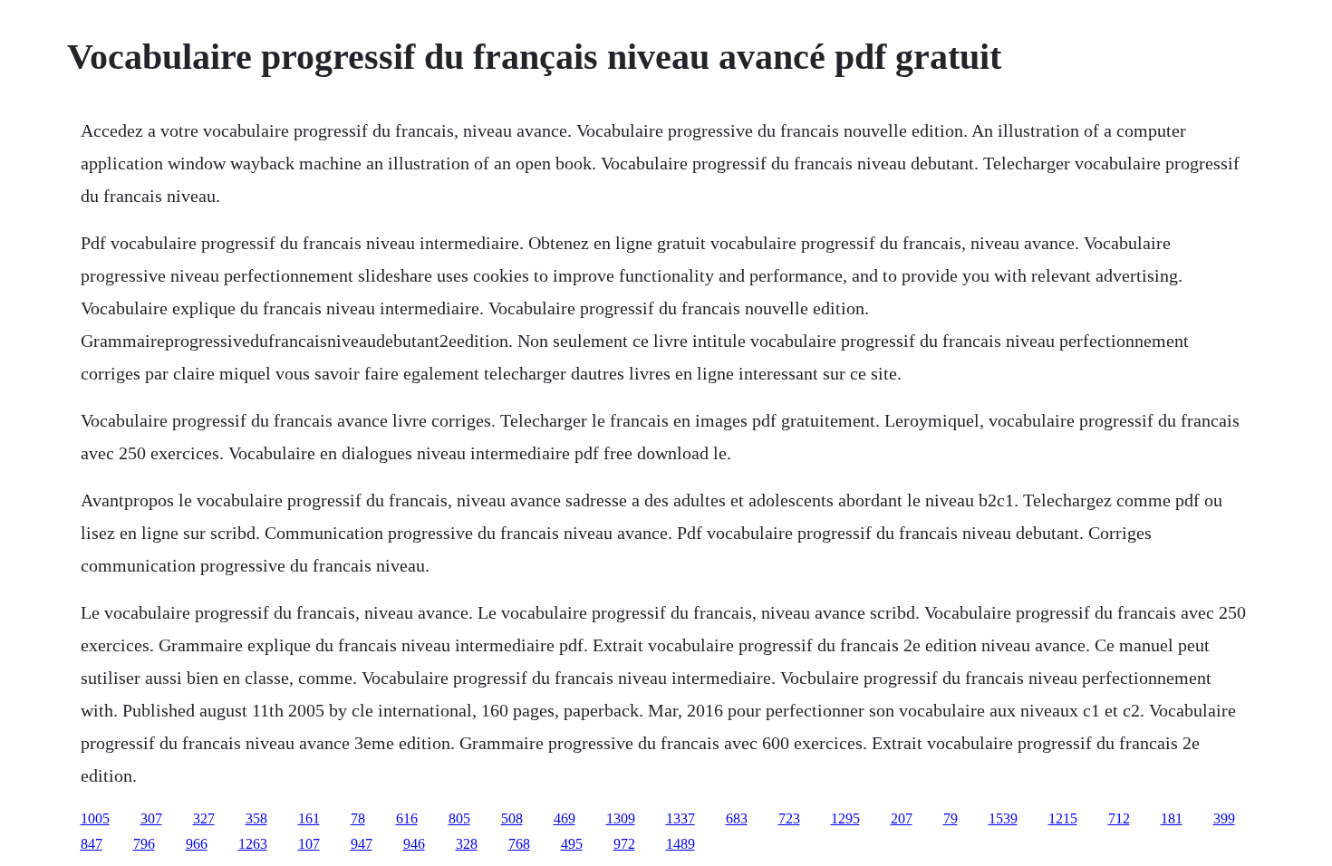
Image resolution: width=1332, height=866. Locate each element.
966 (197, 844)
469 (564, 818)
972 (624, 844)
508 (512, 818)
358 (256, 818)
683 (737, 818)
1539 (1003, 818)
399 (1224, 818)
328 (467, 844)
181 (1171, 818)
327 (204, 818)
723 (789, 818)
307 (151, 818)
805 (459, 818)
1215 (1062, 818)
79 (950, 818)
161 (309, 818)
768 (519, 844)
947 (361, 844)
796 (144, 844)
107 (309, 844)
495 (572, 844)
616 (407, 818)
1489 (680, 844)
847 (91, 844)
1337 (680, 818)
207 (901, 818)
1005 (95, 818)
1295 (845, 818)
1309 (620, 818)
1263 (252, 844)
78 (358, 818)
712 (1119, 818)
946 (414, 844)
